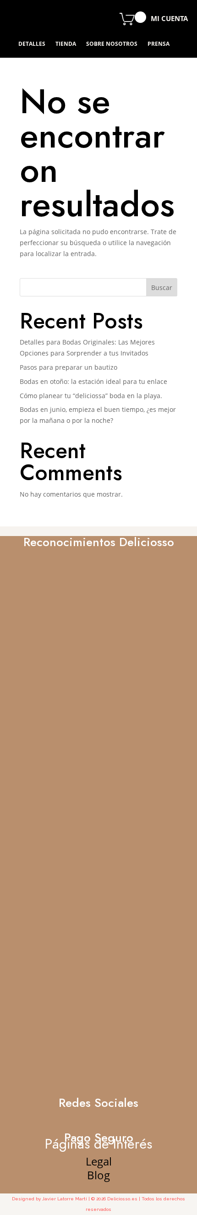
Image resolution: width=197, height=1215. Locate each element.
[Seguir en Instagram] (61, 18)
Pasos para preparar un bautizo (68, 367)
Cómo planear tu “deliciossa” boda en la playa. (91, 395)
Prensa (159, 44)
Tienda (65, 44)
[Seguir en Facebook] (39, 18)
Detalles (31, 44)
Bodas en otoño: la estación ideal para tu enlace (93, 381)
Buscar (161, 287)
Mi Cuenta (169, 19)
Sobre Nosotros (111, 44)
